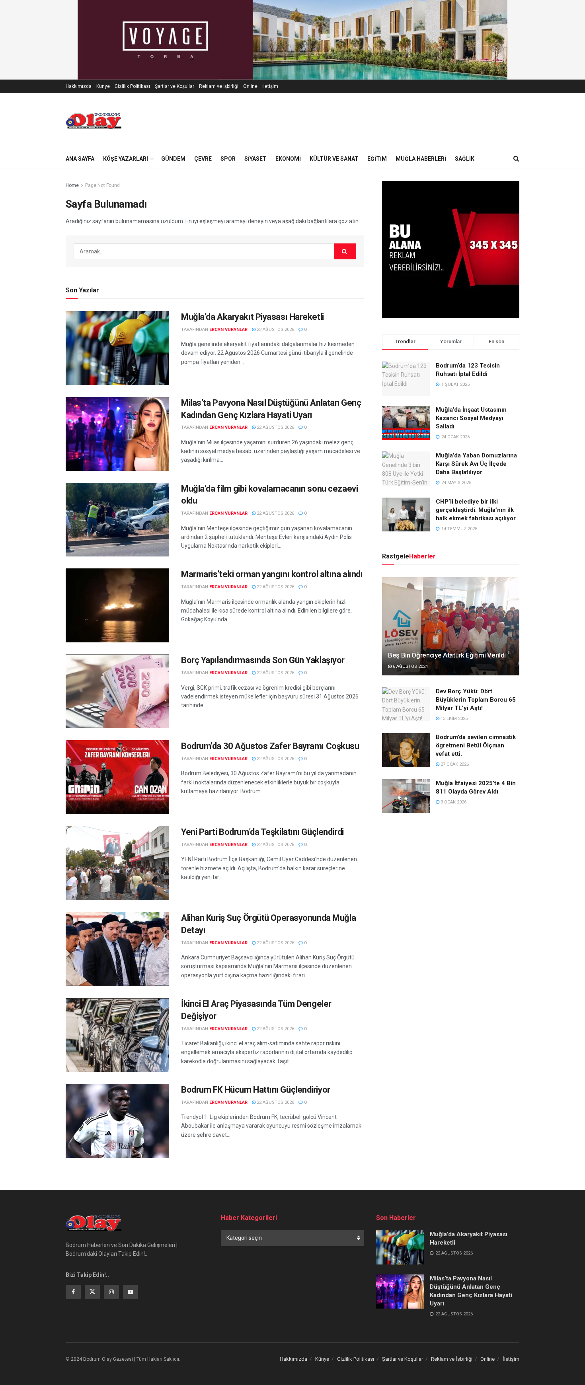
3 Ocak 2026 (452, 802)
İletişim (270, 86)
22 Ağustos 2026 (274, 329)
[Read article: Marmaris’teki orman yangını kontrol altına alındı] (117, 605)
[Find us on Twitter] (92, 1292)
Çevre (203, 159)
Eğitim (377, 159)
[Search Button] (516, 159)
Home (72, 185)
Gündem (173, 159)
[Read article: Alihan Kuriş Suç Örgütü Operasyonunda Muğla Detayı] (117, 949)
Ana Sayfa (80, 159)
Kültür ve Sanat (334, 159)
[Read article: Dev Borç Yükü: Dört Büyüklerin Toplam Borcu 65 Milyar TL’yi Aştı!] (406, 704)
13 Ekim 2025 (453, 718)
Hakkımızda (79, 86)
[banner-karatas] (292, 39)
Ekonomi (288, 159)
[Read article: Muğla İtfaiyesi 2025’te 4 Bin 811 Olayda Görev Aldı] (406, 796)
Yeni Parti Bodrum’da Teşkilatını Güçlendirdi (262, 832)
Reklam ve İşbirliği (218, 86)
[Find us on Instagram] (111, 1292)
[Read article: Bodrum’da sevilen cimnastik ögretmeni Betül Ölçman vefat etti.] (406, 750)
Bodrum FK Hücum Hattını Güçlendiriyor (255, 1090)
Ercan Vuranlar (228, 329)
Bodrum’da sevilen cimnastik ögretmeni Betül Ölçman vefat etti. (476, 745)
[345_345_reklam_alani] (450, 249)
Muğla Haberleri (421, 159)
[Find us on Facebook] (73, 1292)
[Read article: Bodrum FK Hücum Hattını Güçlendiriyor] (117, 1121)
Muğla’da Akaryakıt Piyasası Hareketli (252, 317)
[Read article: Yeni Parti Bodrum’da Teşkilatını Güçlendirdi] (117, 863)
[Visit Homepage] (93, 120)
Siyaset (255, 159)
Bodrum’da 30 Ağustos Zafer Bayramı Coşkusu (270, 746)
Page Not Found (102, 185)
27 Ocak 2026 (454, 764)
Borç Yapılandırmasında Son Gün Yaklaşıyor (263, 660)
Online (250, 86)
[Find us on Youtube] (130, 1292)
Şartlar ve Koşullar (174, 86)
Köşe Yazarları (125, 159)
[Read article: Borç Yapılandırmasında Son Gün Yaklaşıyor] (117, 691)
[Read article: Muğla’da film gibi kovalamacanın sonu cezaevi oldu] (117, 520)
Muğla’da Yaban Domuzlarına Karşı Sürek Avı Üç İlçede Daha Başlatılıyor (476, 464)
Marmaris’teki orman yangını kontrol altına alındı (272, 574)
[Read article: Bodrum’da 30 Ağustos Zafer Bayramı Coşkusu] (117, 777)
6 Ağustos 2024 (410, 666)
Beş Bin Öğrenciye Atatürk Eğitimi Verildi (447, 655)
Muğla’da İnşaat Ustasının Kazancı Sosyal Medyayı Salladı (471, 418)
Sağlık (464, 159)
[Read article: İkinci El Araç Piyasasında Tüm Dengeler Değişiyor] (117, 1035)
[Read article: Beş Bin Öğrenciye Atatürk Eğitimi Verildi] (450, 626)
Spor (228, 159)
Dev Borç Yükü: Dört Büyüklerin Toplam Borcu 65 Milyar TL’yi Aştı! (476, 700)
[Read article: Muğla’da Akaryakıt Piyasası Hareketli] (117, 348)
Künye (103, 86)
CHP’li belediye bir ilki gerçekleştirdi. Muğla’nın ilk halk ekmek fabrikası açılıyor (476, 510)
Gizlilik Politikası (132, 86)
